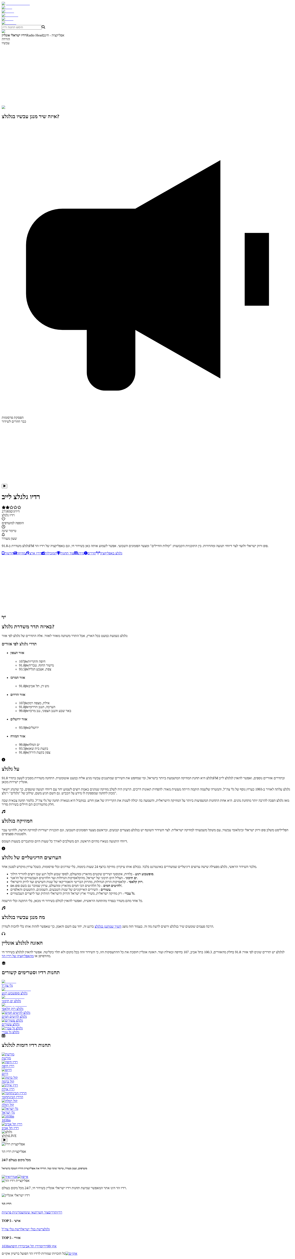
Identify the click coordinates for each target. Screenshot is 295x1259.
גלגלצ (46, 1229)
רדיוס (43, 1246)
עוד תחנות (67, 553)
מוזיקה (21, 553)
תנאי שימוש (29, 1212)
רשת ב (38, 1229)
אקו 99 (52, 1246)
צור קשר (42, 1212)
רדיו (59, 1212)
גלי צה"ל (7, 1229)
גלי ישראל (27, 1229)
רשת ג (17, 1229)
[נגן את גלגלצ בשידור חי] (4, 486)
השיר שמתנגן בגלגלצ (108, 926)
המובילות (51, 553)
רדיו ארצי (35, 553)
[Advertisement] (131, 75)
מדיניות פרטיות (12, 1212)
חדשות (8, 553)
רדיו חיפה (17, 1246)
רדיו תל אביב (31, 1246)
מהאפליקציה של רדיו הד (18, 956)
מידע (81, 553)
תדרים (91, 553)
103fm (6, 1246)
